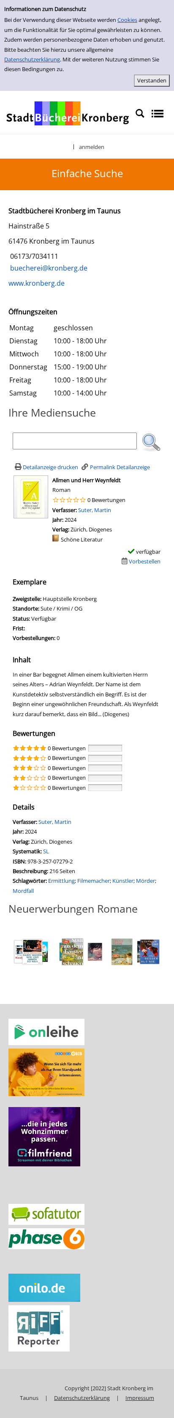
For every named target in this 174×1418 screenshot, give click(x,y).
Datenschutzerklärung (32, 59)
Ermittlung (61, 880)
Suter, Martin (94, 510)
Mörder (145, 880)
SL (46, 851)
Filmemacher (93, 880)
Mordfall (23, 891)
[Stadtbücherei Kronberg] (67, 113)
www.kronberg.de (36, 283)
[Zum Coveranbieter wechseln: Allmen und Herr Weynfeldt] (31, 496)
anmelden (91, 147)
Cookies (127, 20)
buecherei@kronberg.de (47, 268)
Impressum (139, 1398)
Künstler (122, 880)
